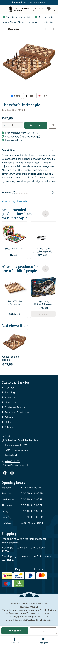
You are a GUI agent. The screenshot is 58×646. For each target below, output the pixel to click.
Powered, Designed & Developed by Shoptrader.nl (29, 620)
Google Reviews (48, 610)
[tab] (29, 150)
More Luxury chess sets (14, 201)
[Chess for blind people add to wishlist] (52, 125)
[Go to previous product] (45, 29)
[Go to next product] (53, 29)
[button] (5, 9)
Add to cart (35, 125)
